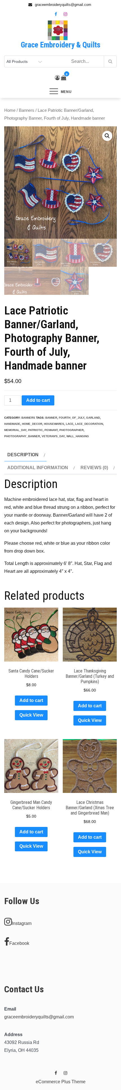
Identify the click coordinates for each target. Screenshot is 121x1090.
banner (51, 417)
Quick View (31, 715)
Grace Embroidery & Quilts (60, 44)
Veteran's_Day (53, 436)
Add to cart (38, 400)
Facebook (19, 943)
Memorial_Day (15, 430)
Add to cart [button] (31, 700)
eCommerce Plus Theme (61, 1081)
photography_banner (22, 436)
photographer (71, 430)
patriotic (35, 430)
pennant (51, 430)
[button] (107, 136)
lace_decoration (89, 423)
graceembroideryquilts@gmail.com (39, 1016)
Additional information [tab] (37, 467)
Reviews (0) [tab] (94, 467)
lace (69, 423)
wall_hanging (77, 436)
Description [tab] (23, 454)
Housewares (54, 423)
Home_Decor (32, 423)
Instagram (22, 923)
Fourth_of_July (71, 417)
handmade (12, 423)
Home (9, 110)
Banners (26, 110)
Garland (93, 417)
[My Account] (57, 78)
